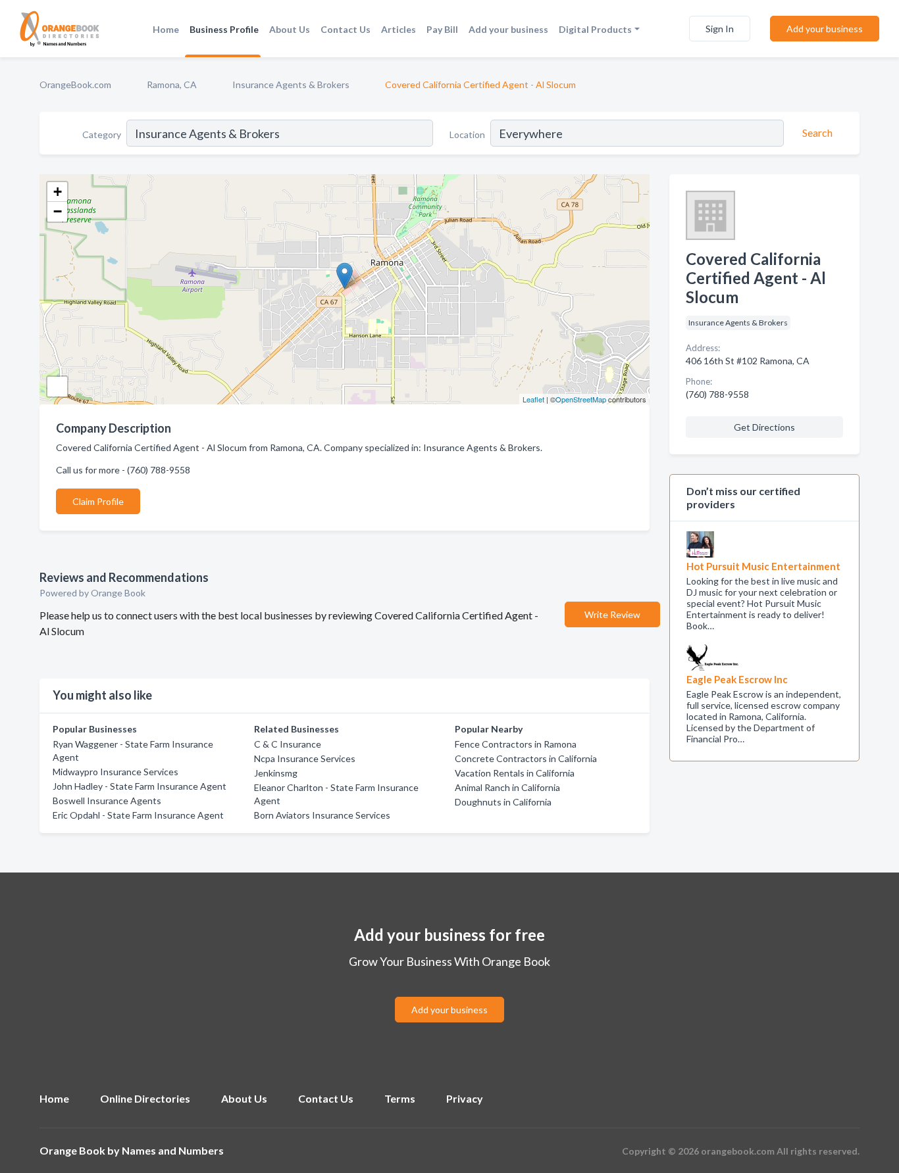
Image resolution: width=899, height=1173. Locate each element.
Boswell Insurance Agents (107, 800)
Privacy (464, 1098)
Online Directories (145, 1098)
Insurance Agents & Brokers (290, 84)
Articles (398, 29)
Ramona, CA (172, 84)
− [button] (57, 211)
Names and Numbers (173, 1150)
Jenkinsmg (275, 772)
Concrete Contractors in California (526, 758)
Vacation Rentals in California (515, 772)
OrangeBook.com (75, 84)
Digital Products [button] (595, 29)
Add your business (508, 29)
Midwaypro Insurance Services (115, 771)
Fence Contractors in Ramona (516, 744)
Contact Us (346, 29)
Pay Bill (442, 29)
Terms (399, 1098)
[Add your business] (449, 994)
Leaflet (533, 399)
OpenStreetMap (580, 399)
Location (467, 134)
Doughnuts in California (503, 801)
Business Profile (224, 29)
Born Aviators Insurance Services (322, 815)
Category (101, 134)
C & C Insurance (287, 744)
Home (166, 29)
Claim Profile (98, 501)
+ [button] (57, 191)
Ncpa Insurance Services (304, 758)
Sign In (720, 28)
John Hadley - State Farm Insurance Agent (139, 786)
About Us (289, 29)
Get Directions (764, 427)
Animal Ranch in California (507, 787)
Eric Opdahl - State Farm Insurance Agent (138, 815)
